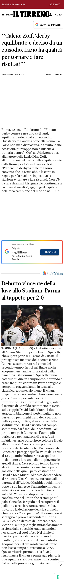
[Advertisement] (28, 104)
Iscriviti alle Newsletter (14, 5)
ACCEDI (58, 15)
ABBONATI (54, 5)
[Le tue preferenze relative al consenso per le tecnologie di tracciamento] (57, 576)
